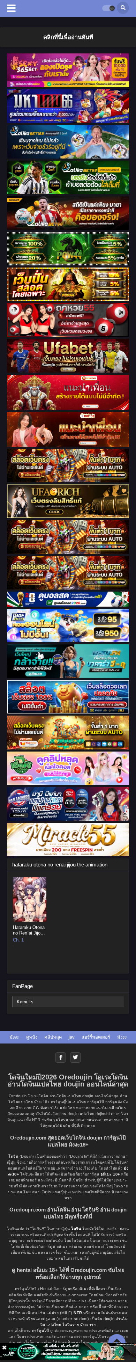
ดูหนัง (31, 1037)
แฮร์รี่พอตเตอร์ (96, 1037)
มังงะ (14, 1037)
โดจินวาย (70, 1325)
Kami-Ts (25, 1001)
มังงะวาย (88, 1325)
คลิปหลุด (53, 1037)
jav (72, 1037)
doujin (109, 1319)
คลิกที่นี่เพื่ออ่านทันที (68, 37)
